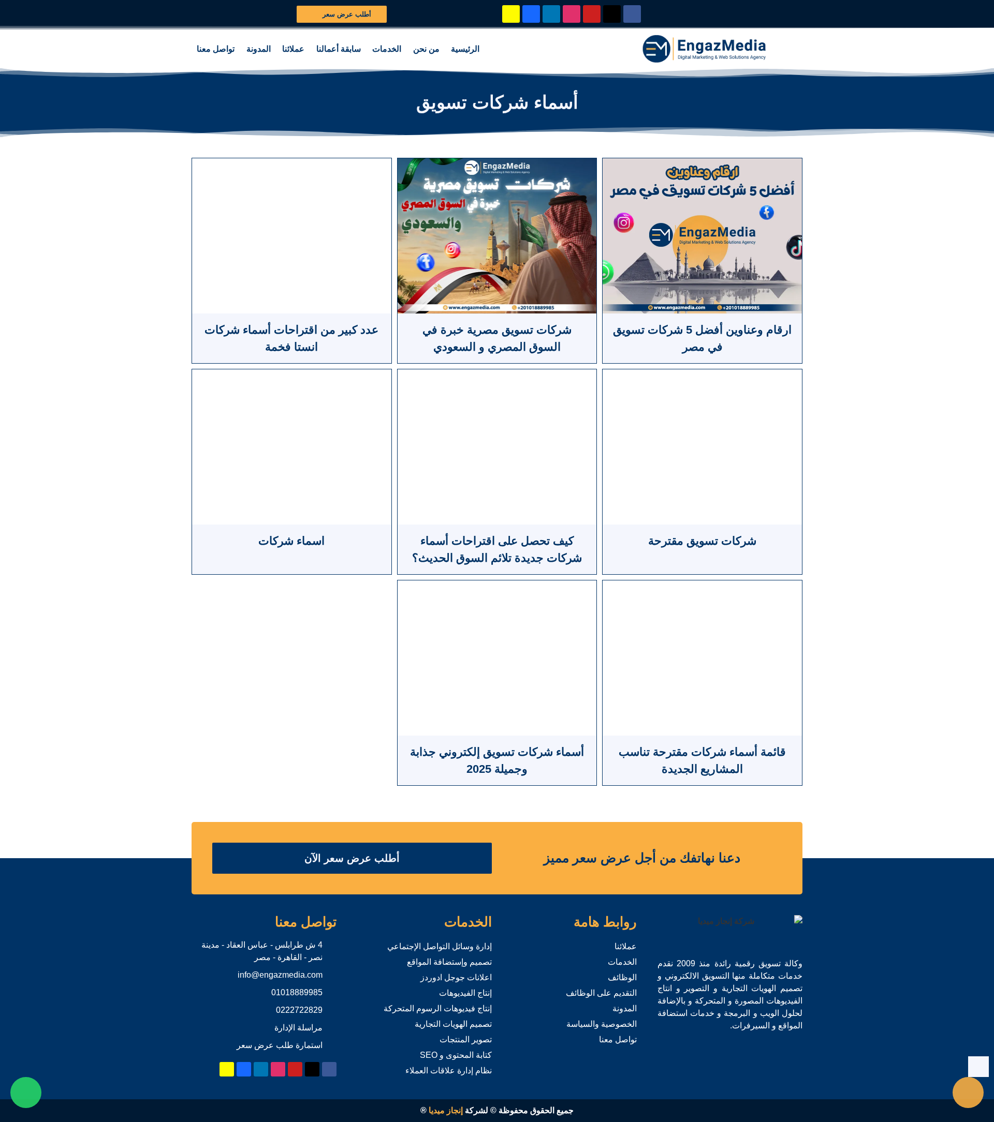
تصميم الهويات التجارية (453, 1024)
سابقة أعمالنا (338, 48)
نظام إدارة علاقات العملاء (448, 1070)
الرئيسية (465, 48)
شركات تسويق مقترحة (702, 540)
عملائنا (293, 48)
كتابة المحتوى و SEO (456, 1055)
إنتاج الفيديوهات (465, 993)
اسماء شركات (291, 540)
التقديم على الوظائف (601, 993)
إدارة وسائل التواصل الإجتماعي (439, 946)
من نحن (426, 48)
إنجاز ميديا (446, 1110)
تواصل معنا (216, 48)
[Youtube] (592, 14)
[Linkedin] (551, 14)
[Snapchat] (511, 14)
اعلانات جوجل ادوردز (456, 977)
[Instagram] (571, 14)
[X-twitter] (612, 14)
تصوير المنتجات (466, 1039)
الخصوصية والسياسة (601, 1024)
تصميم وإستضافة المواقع (449, 962)
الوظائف (622, 977)
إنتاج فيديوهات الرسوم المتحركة (438, 1008)
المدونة (258, 48)
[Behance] (531, 14)
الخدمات (386, 48)
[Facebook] (632, 14)
